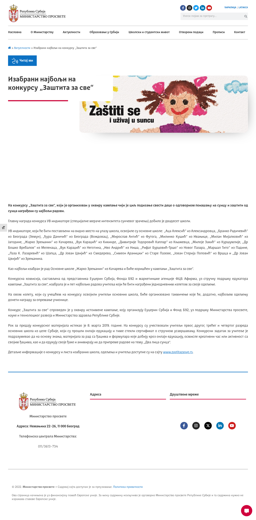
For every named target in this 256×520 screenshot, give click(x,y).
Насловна (14, 32)
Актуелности (71, 32)
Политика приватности (128, 487)
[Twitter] (196, 8)
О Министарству (42, 32)
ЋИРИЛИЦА (230, 8)
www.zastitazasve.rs (178, 352)
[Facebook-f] (183, 8)
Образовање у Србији (104, 32)
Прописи (219, 32)
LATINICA (243, 8)
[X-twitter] (208, 425)
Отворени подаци (191, 32)
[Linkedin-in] (202, 8)
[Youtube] (209, 8)
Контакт (239, 32)
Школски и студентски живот (149, 32)
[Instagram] (189, 8)
